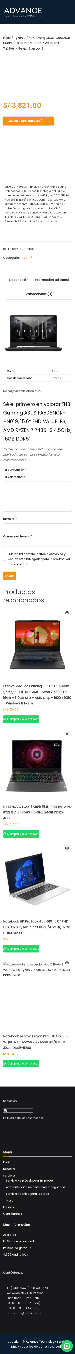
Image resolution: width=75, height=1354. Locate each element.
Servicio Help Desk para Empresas (30, 1181)
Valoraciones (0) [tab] (39, 294)
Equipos (8, 1207)
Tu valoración (14, 477)
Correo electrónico (17, 536)
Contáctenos (12, 1214)
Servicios (9, 1176)
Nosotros (9, 1169)
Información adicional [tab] (51, 279)
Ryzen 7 (19, 38)
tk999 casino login (16, 1255)
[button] (67, 1346)
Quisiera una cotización (26, 120)
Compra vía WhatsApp (22, 719)
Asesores (9, 1235)
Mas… (10, 1201)
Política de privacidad (18, 1241)
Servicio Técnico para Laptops (27, 1194)
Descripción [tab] (18, 279)
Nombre (10, 519)
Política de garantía (17, 1248)
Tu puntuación (14, 470)
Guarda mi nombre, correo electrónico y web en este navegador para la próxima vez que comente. (39, 559)
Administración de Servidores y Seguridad (35, 1187)
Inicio (7, 38)
